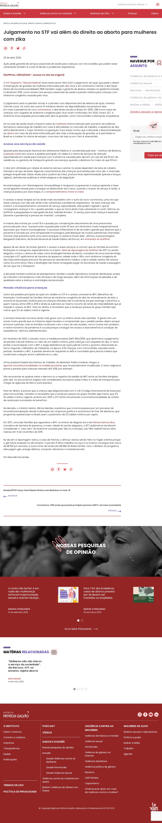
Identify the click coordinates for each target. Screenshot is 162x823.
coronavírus (44, 109)
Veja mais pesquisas (78, 629)
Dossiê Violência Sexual (59, 773)
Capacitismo (92, 783)
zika (67, 86)
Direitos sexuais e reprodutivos (140, 731)
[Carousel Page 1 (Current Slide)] (78, 620)
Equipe (7, 754)
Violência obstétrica (96, 761)
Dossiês (46, 753)
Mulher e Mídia (140, 104)
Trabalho (129, 748)
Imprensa (8, 742)
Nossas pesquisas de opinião (58, 747)
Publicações (10, 759)
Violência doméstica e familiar (102, 735)
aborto (10, 133)
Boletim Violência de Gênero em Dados (60, 789)
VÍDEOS (47, 732)
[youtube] (151, 714)
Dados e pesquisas (19, 609)
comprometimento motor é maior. (64, 191)
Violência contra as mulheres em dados (60, 780)
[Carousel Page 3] (82, 689)
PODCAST (48, 726)
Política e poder (132, 737)
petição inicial (13, 153)
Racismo (136, 90)
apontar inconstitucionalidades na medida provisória (32, 365)
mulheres (61, 123)
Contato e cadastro (14, 737)
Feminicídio (152, 90)
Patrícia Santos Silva (103, 422)
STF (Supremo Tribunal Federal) (23, 82)
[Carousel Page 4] (86, 689)
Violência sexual (141, 83)
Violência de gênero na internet (97, 754)
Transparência (11, 748)
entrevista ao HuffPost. (97, 239)
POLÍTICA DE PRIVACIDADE (20, 791)
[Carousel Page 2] (82, 620)
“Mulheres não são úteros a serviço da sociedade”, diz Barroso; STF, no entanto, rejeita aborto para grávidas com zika (25, 666)
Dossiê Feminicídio (56, 767)
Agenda (128, 754)
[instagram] (158, 4)
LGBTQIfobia (91, 777)
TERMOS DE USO (13, 785)
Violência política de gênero (100, 766)
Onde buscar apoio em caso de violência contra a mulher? (101, 790)
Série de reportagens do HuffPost (80, 250)
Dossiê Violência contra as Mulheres (60, 760)
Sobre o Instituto (12, 731)
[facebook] (145, 714)
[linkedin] (156, 714)
